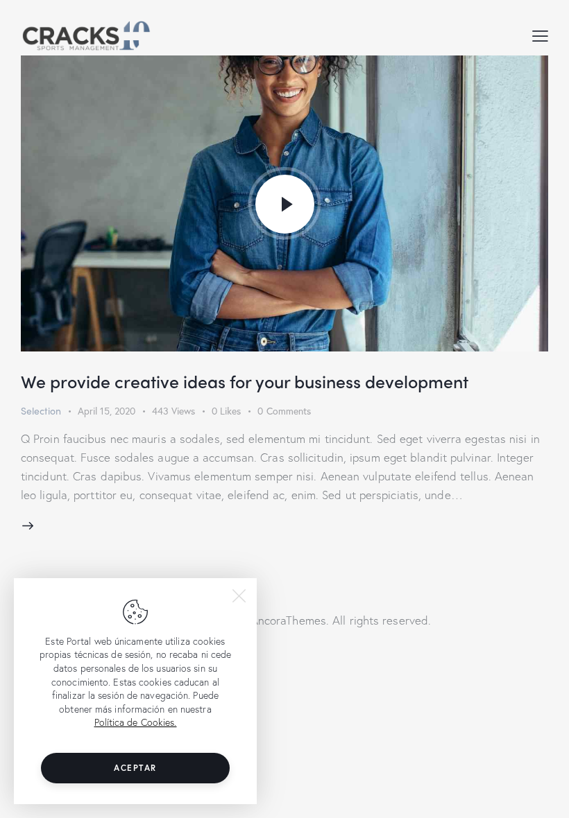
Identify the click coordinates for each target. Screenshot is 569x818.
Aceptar (135, 768)
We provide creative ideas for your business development (244, 381)
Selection (41, 410)
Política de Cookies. (135, 722)
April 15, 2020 (106, 410)
